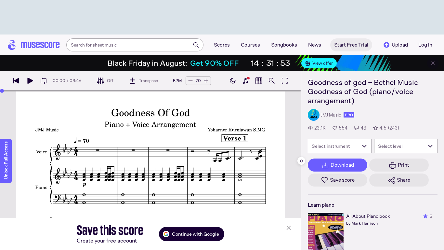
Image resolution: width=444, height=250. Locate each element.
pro (349, 115)
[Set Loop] (43, 80)
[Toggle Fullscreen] (284, 80)
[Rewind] (16, 80)
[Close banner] (433, 63)
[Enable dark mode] (232, 80)
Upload (400, 45)
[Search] (196, 45)
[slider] (2, 91)
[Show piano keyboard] (245, 80)
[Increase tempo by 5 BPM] (206, 81)
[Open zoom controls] (271, 80)
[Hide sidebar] (301, 161)
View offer (322, 63)
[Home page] (34, 45)
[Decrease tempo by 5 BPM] (190, 81)
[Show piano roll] (258, 80)
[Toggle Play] (30, 81)
